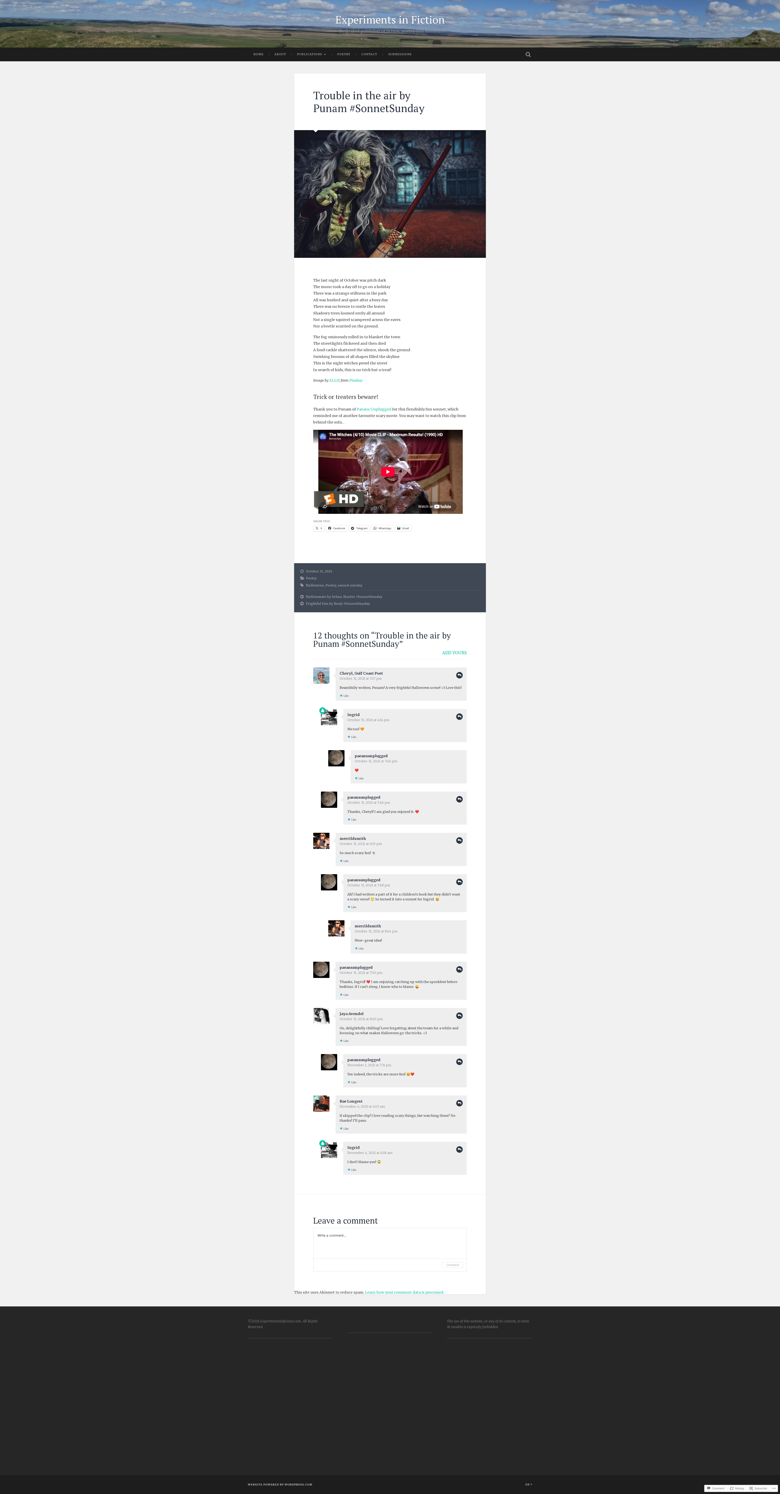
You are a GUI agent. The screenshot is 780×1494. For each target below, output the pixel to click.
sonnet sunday (350, 585)
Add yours (454, 653)
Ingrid (353, 714)
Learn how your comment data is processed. (404, 1292)
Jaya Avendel (352, 1013)
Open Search (528, 54)
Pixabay (356, 380)
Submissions (400, 54)
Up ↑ (528, 1484)
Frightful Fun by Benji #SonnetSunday (338, 604)
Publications (309, 54)
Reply (459, 675)
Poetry (343, 54)
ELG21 (334, 380)
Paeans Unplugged (374, 409)
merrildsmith (353, 838)
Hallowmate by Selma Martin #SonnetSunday (344, 597)
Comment (452, 1265)
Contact (369, 54)
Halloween (315, 585)
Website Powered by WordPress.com (280, 1484)
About (280, 54)
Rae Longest (351, 1101)
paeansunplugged (371, 756)
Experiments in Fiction (390, 19)
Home (258, 54)
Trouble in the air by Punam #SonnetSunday (369, 101)
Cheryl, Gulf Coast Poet (361, 673)
